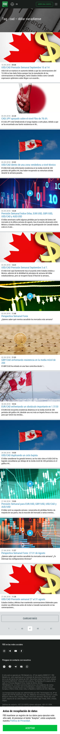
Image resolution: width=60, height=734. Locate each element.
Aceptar (30, 728)
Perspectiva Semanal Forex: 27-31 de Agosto (23, 553)
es (17, 4)
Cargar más (30, 618)
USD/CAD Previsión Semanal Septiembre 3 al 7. (24, 267)
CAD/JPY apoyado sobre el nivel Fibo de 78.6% (24, 118)
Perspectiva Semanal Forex (14, 316)
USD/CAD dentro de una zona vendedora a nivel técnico (28, 164)
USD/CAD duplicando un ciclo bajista (19, 455)
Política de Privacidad (20, 720)
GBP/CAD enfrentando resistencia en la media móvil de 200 (28, 361)
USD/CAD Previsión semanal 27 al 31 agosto (23, 599)
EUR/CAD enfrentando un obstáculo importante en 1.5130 (29, 406)
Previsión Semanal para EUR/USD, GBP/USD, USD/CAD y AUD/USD (29, 505)
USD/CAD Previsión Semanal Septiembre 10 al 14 (25, 67)
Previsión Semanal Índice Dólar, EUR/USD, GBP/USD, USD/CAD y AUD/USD (27, 215)
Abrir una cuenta (44, 4)
